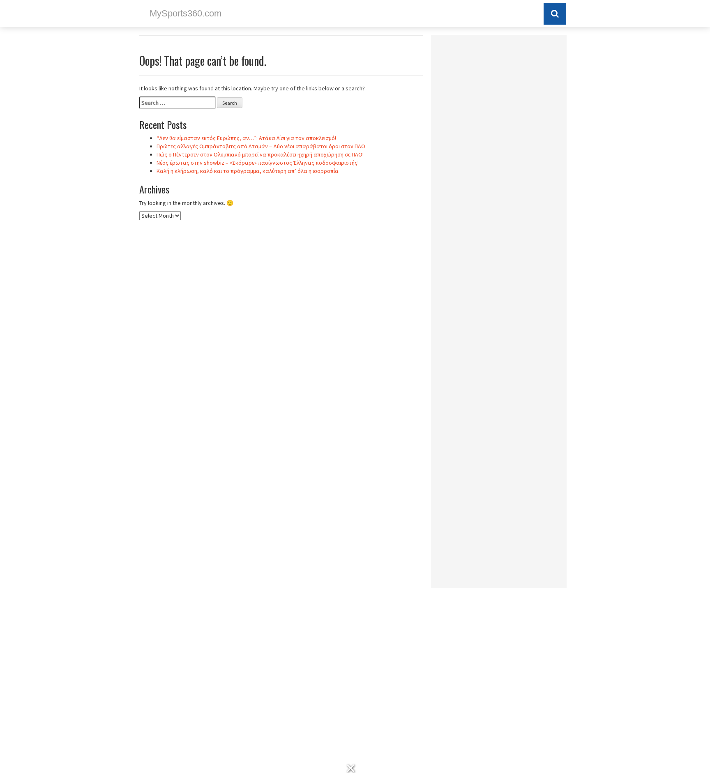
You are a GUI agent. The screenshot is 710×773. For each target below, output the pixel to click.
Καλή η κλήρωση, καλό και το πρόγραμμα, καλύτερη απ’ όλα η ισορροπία (248, 171)
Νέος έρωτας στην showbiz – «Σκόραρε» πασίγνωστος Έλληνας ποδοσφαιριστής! (258, 162)
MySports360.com (185, 13)
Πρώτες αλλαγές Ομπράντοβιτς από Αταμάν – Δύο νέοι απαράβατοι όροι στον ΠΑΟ (261, 146)
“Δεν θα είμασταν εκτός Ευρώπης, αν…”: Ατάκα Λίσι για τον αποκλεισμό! (246, 138)
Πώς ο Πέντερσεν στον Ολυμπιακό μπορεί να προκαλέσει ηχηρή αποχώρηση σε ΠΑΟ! (260, 154)
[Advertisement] (498, 164)
